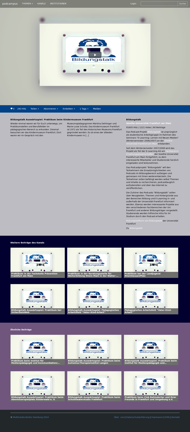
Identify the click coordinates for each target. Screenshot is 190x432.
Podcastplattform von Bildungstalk (144, 221)
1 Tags (83, 109)
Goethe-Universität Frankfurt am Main (148, 123)
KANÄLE (41, 3)
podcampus (10, 3)
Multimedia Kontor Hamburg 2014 (31, 417)
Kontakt (176, 417)
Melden (97, 109)
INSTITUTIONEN (58, 3)
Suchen (182, 4)
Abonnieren (50, 109)
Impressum (157, 417)
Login (133, 3)
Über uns (119, 417)
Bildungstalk (154, 132)
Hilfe (167, 417)
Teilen (34, 109)
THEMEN (26, 3)
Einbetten (68, 109)
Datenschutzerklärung (137, 417)
